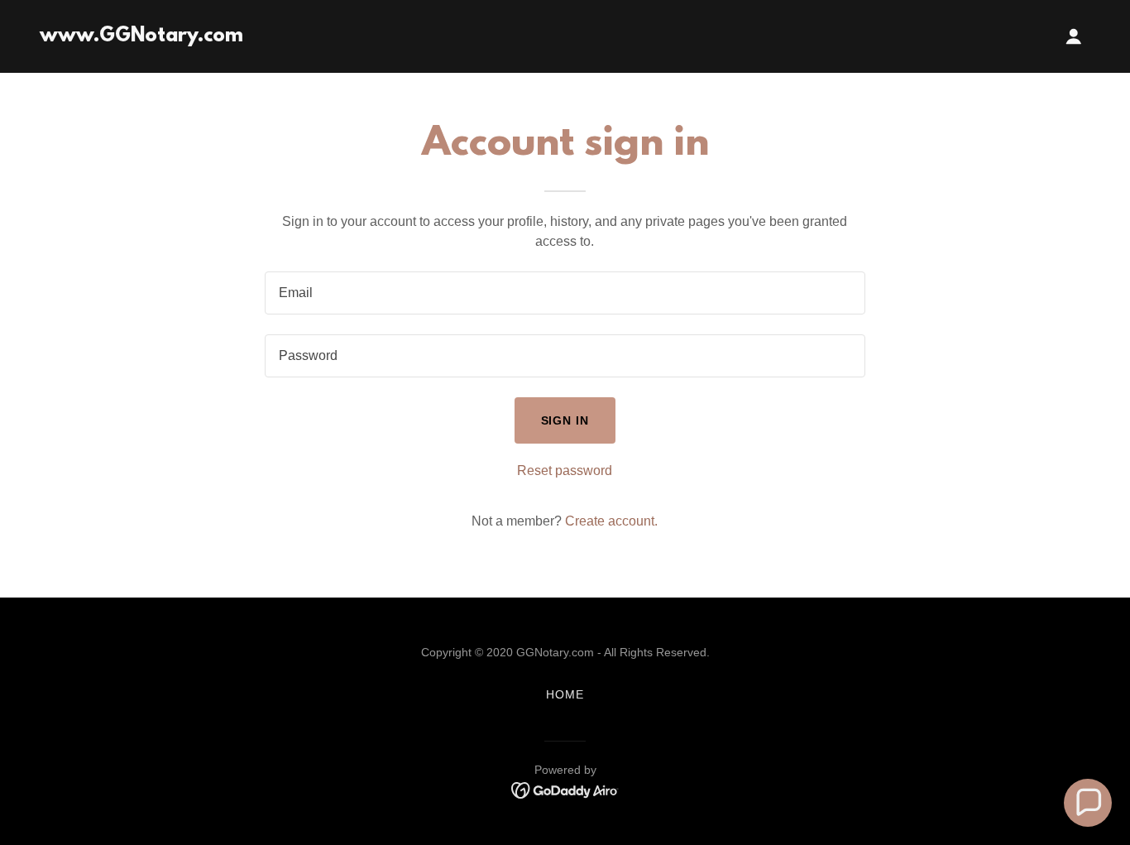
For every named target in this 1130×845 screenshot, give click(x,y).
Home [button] (565, 694)
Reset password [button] (564, 470)
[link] (141, 37)
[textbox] (564, 292)
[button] (1073, 36)
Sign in (565, 420)
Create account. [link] (611, 521)
